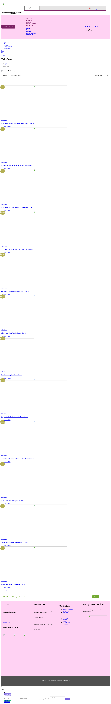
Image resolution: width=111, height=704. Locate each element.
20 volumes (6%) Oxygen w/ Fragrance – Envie (16, 165)
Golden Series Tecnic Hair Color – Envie (14, 542)
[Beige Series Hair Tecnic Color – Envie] (34, 296)
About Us (29, 19)
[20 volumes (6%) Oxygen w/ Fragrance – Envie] (34, 128)
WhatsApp (8, 700)
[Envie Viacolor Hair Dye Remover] (17, 464)
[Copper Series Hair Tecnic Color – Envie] (34, 380)
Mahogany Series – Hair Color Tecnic (13, 584)
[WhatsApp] (4, 700)
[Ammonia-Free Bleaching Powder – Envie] (17, 254)
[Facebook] (4, 702)
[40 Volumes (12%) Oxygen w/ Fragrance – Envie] (34, 212)
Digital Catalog (31, 23)
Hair (5, 64)
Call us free (91, 26)
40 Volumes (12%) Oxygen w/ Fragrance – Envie (17, 249)
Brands (28, 22)
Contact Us (29, 25)
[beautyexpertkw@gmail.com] (42, 699)
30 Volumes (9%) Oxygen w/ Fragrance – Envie (16, 207)
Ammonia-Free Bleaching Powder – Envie (15, 291)
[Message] (57, 699)
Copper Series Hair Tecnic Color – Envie (14, 417)
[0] (89, 8)
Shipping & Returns (68, 609)
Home (5, 63)
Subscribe (65, 612)
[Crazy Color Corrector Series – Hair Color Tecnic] (34, 422)
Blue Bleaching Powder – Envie (11, 375)
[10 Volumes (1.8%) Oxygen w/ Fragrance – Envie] (34, 86)
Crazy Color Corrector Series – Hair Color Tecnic (17, 459)
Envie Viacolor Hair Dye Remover (12, 501)
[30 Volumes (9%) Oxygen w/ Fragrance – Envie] (34, 170)
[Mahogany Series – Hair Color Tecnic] (34, 547)
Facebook (7, 702)
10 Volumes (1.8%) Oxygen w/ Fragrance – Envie (17, 123)
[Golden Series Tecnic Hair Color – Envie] (34, 505)
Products (29, 20)
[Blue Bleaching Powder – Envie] (17, 338)
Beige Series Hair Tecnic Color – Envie (13, 333)
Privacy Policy (66, 611)
